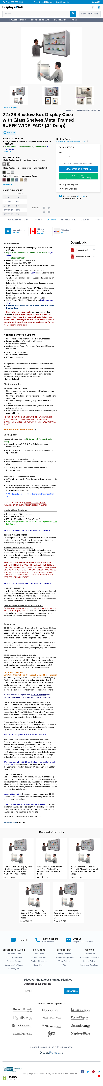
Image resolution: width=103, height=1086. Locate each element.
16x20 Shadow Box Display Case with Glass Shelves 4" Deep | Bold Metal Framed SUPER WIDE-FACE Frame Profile (18, 870)
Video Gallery (64, 961)
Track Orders (38, 954)
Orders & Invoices (39, 957)
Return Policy (39, 965)
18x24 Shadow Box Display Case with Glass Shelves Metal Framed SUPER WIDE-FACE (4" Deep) (51, 870)
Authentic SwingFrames (64, 957)
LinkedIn (98, 1071)
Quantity (61, 152)
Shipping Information (13, 957)
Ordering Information (14, 950)
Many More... (9, 185)
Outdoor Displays (40, 20)
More (74, 20)
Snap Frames (60, 20)
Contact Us (95, 2)
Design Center (64, 950)
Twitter (87, 1071)
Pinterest (93, 1071)
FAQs (64, 965)
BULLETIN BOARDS (17, 20)
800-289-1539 (17, 2)
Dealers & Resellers (39, 961)
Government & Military (14, 965)
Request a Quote (14, 954)
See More (7, 152)
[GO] (73, 14)
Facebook (82, 1071)
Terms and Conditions (89, 965)
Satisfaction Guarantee (89, 957)
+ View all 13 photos (11, 107)
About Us (89, 950)
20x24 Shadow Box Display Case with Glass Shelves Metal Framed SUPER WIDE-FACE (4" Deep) (84, 870)
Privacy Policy (89, 961)
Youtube (98, 1075)
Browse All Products (89, 14)
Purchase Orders (14, 961)
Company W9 (13, 969)
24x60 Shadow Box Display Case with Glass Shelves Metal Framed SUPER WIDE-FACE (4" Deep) (67, 914)
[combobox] (39, 14)
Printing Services (64, 954)
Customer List (89, 954)
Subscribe (72, 991)
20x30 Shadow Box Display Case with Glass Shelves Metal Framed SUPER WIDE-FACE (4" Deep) (33, 914)
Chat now (81, 196)
